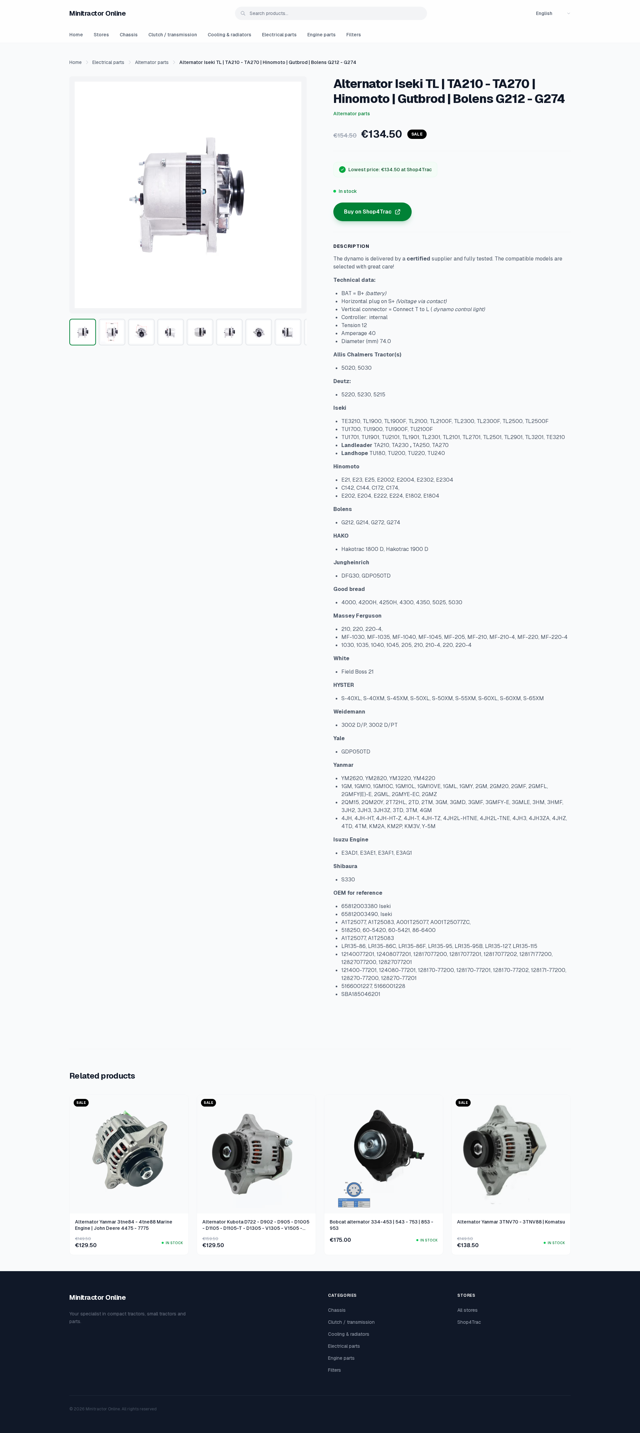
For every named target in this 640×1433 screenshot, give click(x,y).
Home (76, 35)
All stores (467, 1310)
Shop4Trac (469, 1322)
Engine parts (321, 35)
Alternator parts (152, 62)
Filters (353, 35)
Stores (101, 35)
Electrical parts (279, 35)
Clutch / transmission (172, 35)
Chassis (129, 35)
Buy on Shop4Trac (368, 211)
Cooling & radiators (229, 35)
